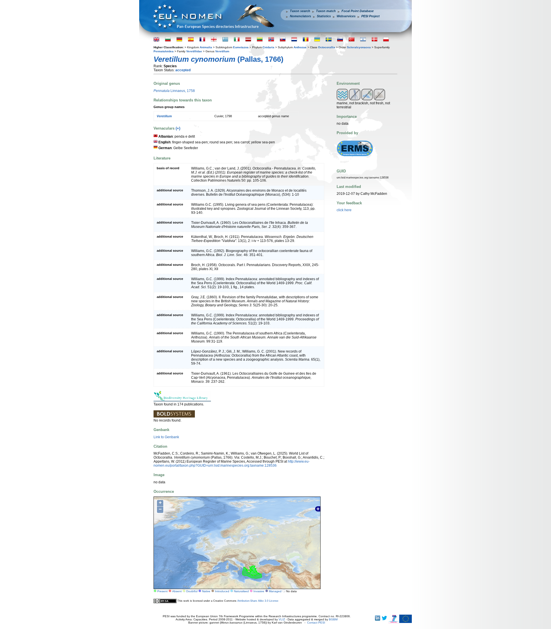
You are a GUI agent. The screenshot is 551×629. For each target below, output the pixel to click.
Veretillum (222, 51)
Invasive (258, 591)
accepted (183, 70)
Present (162, 591)
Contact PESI (316, 622)
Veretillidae (194, 51)
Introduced (222, 591)
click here (344, 210)
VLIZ (282, 619)
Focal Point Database (358, 11)
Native (206, 591)
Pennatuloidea (164, 51)
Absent (177, 591)
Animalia (206, 47)
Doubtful (191, 591)
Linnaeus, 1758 (174, 91)
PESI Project (370, 16)
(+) (178, 128)
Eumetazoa (241, 47)
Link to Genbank (166, 437)
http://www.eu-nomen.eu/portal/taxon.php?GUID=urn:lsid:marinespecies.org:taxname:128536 (232, 463)
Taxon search (300, 11)
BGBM (333, 619)
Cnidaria (268, 47)
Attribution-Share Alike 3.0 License (257, 600)
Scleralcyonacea (359, 47)
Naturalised (241, 591)
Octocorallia (326, 47)
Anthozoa (300, 47)
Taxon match (326, 11)
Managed (275, 591)
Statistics (324, 16)
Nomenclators (300, 16)
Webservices (346, 16)
